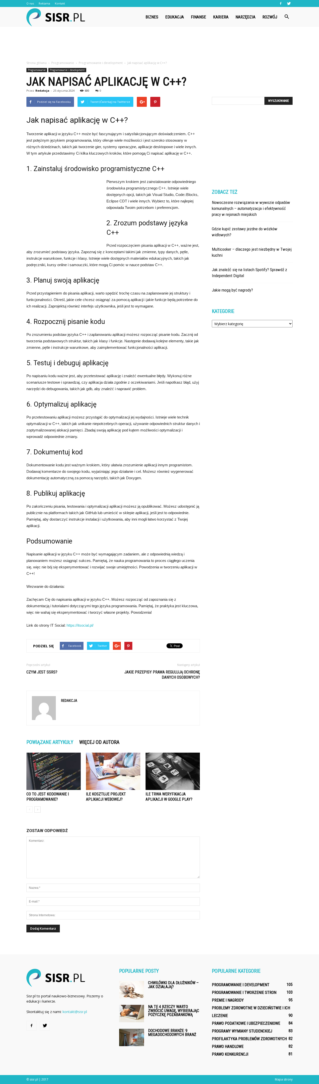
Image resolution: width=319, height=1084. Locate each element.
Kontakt (60, 3)
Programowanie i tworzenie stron (244, 992)
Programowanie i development (67, 70)
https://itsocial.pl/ (80, 625)
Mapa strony (284, 1079)
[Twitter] (289, 3)
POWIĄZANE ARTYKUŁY (49, 742)
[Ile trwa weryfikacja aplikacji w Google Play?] (173, 771)
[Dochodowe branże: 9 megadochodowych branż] (131, 1037)
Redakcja (42, 90)
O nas (30, 3)
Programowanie (37, 70)
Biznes (152, 16)
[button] (287, 17)
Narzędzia (245, 16)
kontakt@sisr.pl (75, 1011)
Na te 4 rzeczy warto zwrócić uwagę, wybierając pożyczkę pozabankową (173, 1010)
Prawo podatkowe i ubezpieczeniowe (246, 1023)
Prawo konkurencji (230, 1054)
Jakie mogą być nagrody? (232, 290)
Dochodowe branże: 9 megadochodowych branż (172, 1032)
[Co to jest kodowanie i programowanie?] (53, 771)
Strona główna (36, 63)
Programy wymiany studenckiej (242, 1031)
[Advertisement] (159, 44)
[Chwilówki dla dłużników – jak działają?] (131, 989)
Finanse (198, 16)
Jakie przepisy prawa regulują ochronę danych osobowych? (162, 675)
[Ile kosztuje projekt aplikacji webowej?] (113, 771)
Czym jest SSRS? (41, 672)
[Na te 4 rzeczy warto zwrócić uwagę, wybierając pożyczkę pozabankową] (131, 1013)
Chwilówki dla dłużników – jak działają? (173, 984)
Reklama (44, 3)
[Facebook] (280, 3)
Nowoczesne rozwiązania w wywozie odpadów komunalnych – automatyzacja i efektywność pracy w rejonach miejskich (251, 208)
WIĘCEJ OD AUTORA (99, 742)
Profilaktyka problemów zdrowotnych (249, 1038)
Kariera (221, 16)
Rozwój (269, 16)
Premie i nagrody (228, 1000)
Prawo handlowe (227, 1046)
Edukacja (174, 16)
